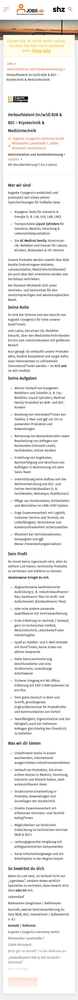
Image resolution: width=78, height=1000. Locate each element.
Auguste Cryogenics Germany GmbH (38, 138)
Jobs (10, 64)
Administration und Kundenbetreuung (34, 69)
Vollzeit (13, 159)
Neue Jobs (41, 50)
